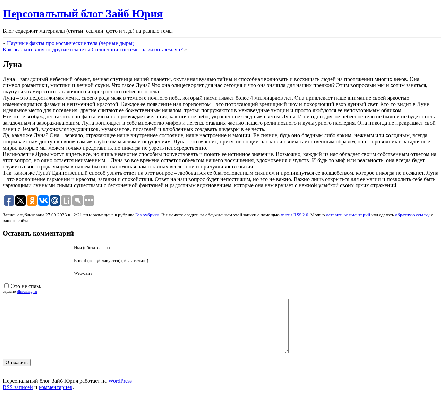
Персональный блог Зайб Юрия (83, 13)
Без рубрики (147, 214)
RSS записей (18, 387)
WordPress (120, 381)
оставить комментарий (348, 214)
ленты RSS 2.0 (294, 214)
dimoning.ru (27, 291)
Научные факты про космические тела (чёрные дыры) (70, 43)
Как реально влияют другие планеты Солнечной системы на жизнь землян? (93, 49)
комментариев (55, 387)
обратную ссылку (412, 214)
